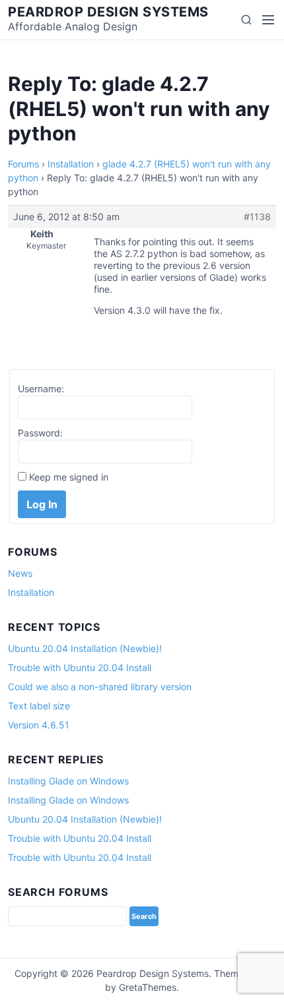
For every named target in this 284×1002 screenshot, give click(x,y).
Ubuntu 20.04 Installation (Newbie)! (85, 648)
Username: (41, 388)
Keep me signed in (68, 477)
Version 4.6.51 (38, 724)
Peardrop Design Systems (108, 12)
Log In (41, 504)
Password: (40, 432)
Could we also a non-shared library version (100, 686)
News (20, 573)
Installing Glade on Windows (68, 780)
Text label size (39, 705)
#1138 (257, 216)
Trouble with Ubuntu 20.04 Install (79, 667)
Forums (23, 163)
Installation (71, 163)
